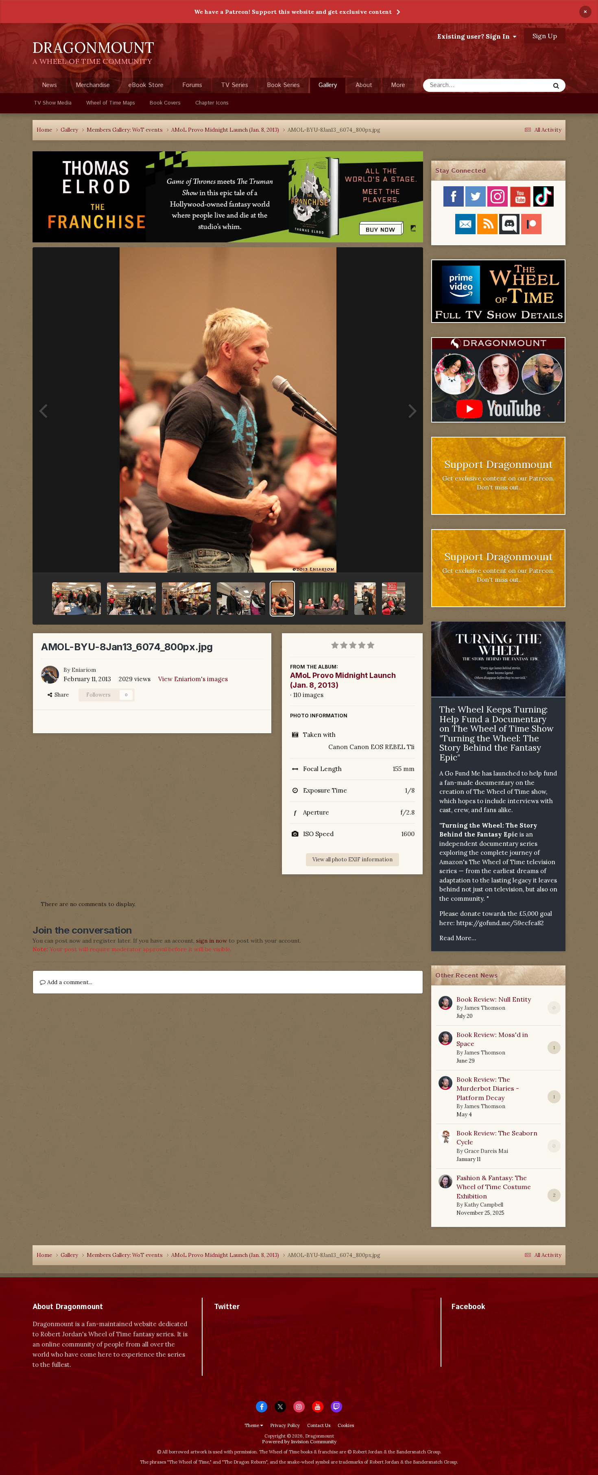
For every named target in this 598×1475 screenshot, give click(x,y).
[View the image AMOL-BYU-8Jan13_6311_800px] (186, 598)
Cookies (346, 1425)
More (398, 85)
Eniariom (84, 669)
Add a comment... (69, 982)
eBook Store (146, 85)
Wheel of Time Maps (110, 103)
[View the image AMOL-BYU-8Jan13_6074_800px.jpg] (282, 598)
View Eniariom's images (193, 679)
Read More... (457, 938)
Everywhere (523, 85)
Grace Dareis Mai (486, 1151)
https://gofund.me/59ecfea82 (500, 923)
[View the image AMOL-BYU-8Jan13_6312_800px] (131, 598)
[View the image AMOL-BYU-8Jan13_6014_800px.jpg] (323, 598)
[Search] (556, 85)
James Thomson (484, 1007)
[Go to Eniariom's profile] (50, 675)
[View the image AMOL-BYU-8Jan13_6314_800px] (76, 598)
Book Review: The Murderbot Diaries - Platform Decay (487, 1088)
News (49, 85)
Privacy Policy (285, 1425)
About (364, 85)
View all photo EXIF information (352, 859)
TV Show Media (53, 103)
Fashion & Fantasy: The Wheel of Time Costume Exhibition (493, 1187)
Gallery (328, 85)
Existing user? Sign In (475, 36)
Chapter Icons (212, 103)
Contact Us (318, 1425)
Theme (252, 1425)
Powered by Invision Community (299, 1441)
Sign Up (545, 36)
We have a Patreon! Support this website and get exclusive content (293, 11)
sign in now (211, 940)
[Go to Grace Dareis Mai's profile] (445, 1137)
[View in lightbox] (228, 410)
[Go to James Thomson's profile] (445, 1003)
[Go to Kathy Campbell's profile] (445, 1181)
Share (60, 694)
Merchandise (93, 85)
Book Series (283, 85)
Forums (192, 85)
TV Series (234, 85)
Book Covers (165, 103)
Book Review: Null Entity (493, 999)
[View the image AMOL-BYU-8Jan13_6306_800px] (241, 598)
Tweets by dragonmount (250, 1321)
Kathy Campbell (483, 1204)
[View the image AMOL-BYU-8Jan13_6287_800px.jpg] (365, 598)
